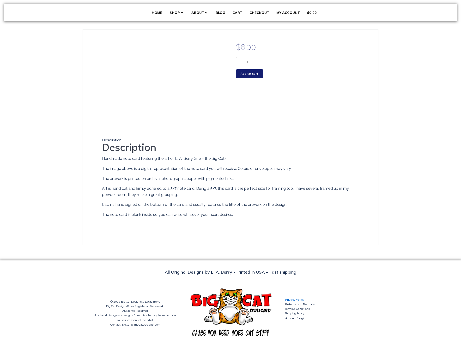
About (197, 13)
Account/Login (295, 318)
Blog (220, 13)
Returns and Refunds (300, 304)
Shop (175, 13)
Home (157, 13)
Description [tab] (111, 140)
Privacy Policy (294, 299)
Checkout (259, 13)
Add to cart (250, 74)
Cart (237, 13)
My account (288, 13)
